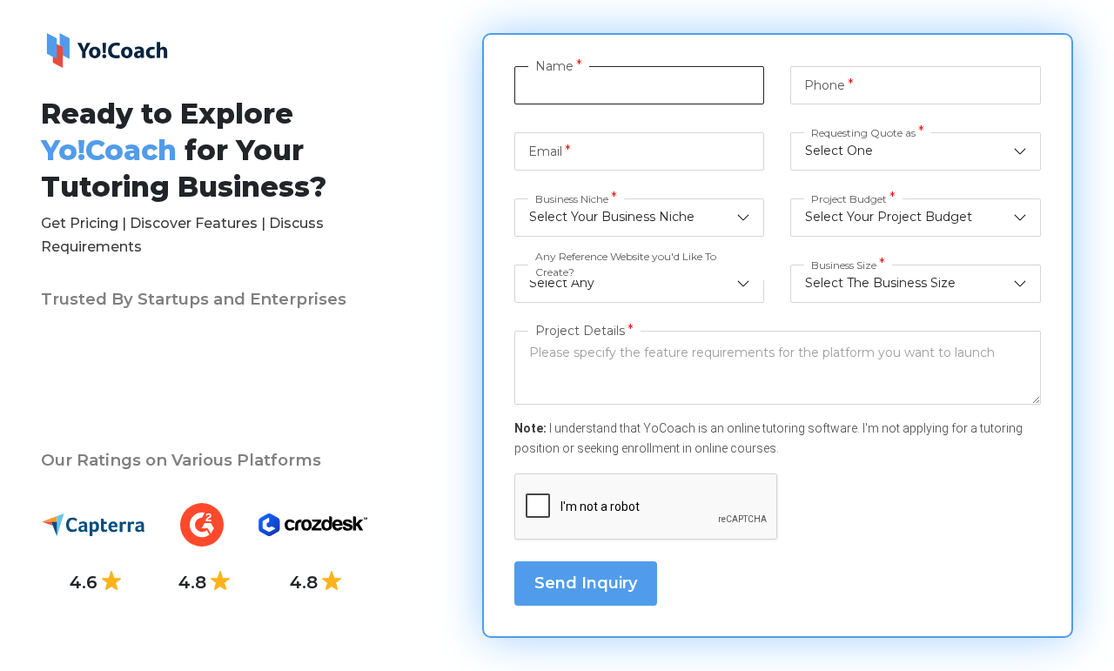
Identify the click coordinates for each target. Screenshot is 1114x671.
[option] (80, 376)
